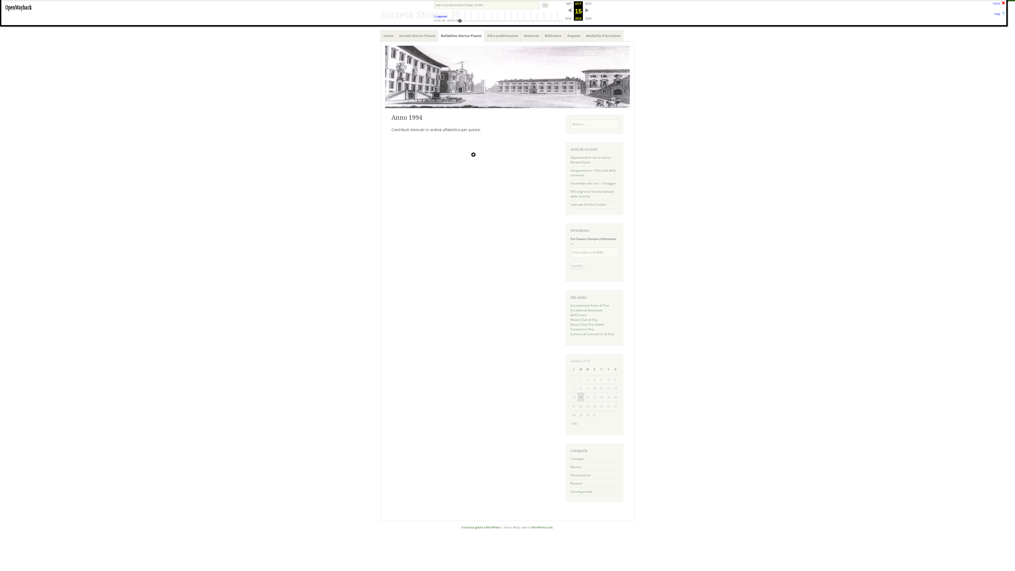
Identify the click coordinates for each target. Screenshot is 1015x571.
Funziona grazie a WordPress (481, 527)
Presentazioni (580, 475)
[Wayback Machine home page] (18, 11)
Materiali (531, 35)
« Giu (573, 423)
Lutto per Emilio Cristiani (588, 204)
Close (996, 3)
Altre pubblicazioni (502, 35)
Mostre (575, 467)
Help (997, 14)
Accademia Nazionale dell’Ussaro (586, 312)
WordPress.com (542, 527)
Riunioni (576, 483)
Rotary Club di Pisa (584, 319)
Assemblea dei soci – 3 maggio (593, 183)
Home (388, 35)
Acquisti (573, 35)
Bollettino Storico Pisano (461, 35)
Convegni (577, 459)
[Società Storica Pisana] (507, 77)
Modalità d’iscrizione (603, 35)
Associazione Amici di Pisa (589, 305)
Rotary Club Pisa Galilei (587, 324)
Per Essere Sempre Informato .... (593, 241)
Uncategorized (581, 491)
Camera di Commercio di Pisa (592, 334)
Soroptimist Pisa (582, 329)
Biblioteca (553, 35)
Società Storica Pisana (417, 35)
